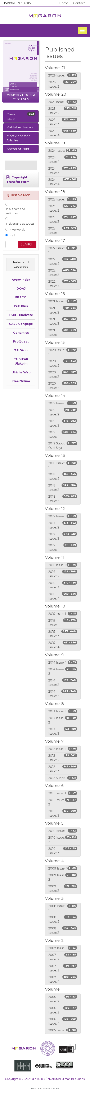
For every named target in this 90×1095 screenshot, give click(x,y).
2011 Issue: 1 (62, 793)
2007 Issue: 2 (62, 957)
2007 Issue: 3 (62, 968)
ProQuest (21, 341)
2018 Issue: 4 (62, 499)
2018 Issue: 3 (62, 488)
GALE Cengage (21, 324)
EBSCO (21, 297)
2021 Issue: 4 (62, 332)
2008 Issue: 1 (62, 908)
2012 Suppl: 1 (62, 778)
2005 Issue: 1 (62, 1030)
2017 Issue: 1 (62, 516)
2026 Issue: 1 (62, 75)
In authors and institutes (15, 211)
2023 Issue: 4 (62, 231)
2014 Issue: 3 (62, 683)
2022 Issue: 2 (62, 261)
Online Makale (50, 1088)
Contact (79, 3)
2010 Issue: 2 (62, 840)
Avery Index (21, 280)
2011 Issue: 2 (62, 802)
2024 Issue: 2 (62, 159)
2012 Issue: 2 (62, 758)
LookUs (35, 1088)
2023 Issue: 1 (62, 199)
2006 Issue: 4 (62, 1021)
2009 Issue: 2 (62, 877)
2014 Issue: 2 (62, 671)
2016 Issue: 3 (62, 585)
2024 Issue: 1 (62, 151)
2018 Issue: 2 (62, 476)
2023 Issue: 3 (62, 219)
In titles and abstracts (19, 223)
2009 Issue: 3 (62, 888)
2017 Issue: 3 (62, 536)
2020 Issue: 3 (62, 374)
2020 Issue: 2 (62, 363)
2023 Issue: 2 (62, 208)
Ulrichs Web (21, 372)
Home (65, 3)
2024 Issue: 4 (62, 182)
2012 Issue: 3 (62, 769)
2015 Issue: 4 (62, 645)
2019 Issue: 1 (62, 403)
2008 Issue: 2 (62, 919)
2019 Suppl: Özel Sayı (62, 445)
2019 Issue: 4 (62, 434)
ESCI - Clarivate (21, 315)
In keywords (16, 229)
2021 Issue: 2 (62, 310)
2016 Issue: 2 (62, 574)
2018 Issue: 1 (62, 465)
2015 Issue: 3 (62, 634)
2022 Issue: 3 (62, 273)
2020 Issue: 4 (62, 386)
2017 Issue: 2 (62, 525)
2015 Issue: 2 (62, 623)
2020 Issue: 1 (62, 352)
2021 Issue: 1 (62, 301)
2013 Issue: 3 (62, 731)
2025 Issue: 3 (62, 122)
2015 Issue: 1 (62, 614)
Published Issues (19, 127)
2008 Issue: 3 (62, 930)
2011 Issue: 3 (62, 813)
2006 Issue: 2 (62, 999)
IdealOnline (21, 381)
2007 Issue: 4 (62, 979)
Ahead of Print (17, 149)
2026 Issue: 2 (62, 84)
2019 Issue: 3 (62, 423)
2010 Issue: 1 (62, 831)
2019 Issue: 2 (62, 412)
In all (11, 235)
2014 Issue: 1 (62, 662)
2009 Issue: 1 (62, 868)
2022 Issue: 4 (62, 284)
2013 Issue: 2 (62, 720)
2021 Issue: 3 (62, 321)
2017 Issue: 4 (62, 547)
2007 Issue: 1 (62, 948)
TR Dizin (21, 350)
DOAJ (21, 288)
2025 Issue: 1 (62, 102)
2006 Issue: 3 (62, 1010)
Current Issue (20, 116)
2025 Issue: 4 (62, 133)
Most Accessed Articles (18, 138)
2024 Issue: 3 (62, 171)
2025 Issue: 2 (62, 111)
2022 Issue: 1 (62, 250)
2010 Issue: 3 (62, 851)
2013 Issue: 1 (62, 711)
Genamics (21, 333)
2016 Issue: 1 (62, 565)
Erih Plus (21, 306)
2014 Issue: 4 (62, 694)
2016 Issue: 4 (62, 596)
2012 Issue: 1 (62, 749)
